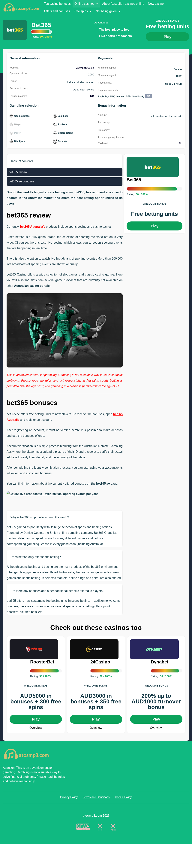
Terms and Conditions (96, 797)
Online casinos (84, 3)
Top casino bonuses (57, 3)
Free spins (81, 11)
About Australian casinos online (123, 3)
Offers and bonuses (57, 11)
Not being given (106, 11)
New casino (156, 3)
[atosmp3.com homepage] (34, 754)
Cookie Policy (123, 797)
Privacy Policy (69, 797)
